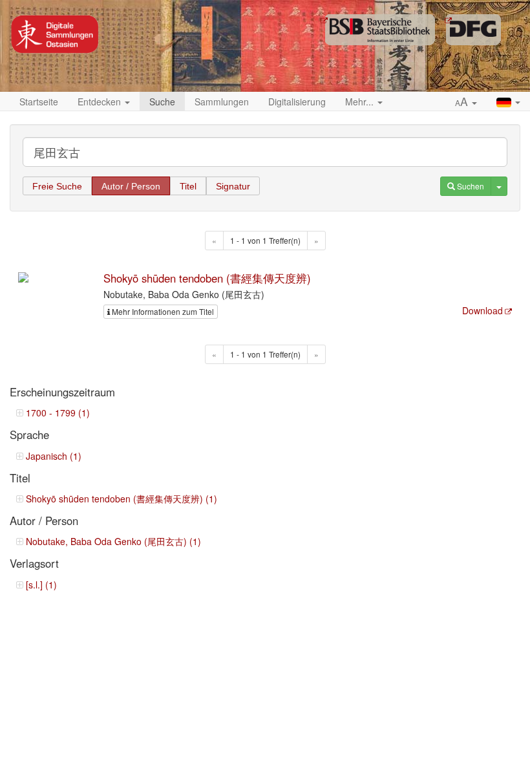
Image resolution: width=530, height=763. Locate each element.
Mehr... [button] (360, 101)
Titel (188, 186)
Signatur (233, 186)
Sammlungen (222, 101)
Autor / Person (130, 186)
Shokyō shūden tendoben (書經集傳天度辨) (207, 278)
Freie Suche (57, 186)
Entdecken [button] (100, 101)
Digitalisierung (297, 101)
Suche (162, 101)
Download (482, 310)
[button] (466, 102)
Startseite (38, 101)
